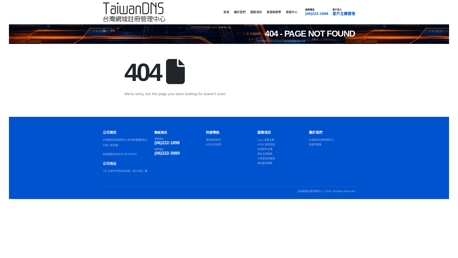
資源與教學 (274, 12)
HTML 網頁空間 (266, 144)
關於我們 (240, 12)
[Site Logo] (134, 12)
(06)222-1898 (316, 13)
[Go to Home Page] (104, 30)
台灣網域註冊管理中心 (321, 139)
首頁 (226, 12)
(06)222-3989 (167, 153)
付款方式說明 (213, 144)
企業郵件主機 (264, 149)
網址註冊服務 (264, 153)
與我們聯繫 (315, 144)
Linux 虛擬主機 (265, 139)
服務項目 (256, 12)
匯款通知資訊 (213, 139)
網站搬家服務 (264, 163)
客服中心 (292, 12)
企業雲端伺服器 (266, 158)
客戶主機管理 (344, 13)
